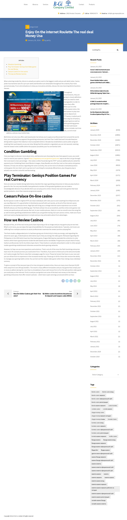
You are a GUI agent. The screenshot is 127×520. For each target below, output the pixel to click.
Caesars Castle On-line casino (18, 72)
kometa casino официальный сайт (102, 429)
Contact (81, 4)
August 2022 (94, 276)
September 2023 (96, 211)
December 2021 (95, 306)
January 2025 (94, 130)
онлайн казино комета (99, 504)
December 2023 (95, 195)
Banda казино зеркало (98, 405)
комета (106, 474)
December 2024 (95, 135)
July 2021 (93, 326)
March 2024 (94, 180)
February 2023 (95, 246)
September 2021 (95, 316)
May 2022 (93, 286)
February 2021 (95, 342)
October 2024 (95, 145)
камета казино (96, 474)
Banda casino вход (107, 392)
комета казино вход (98, 481)
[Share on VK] (75, 280)
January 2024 (94, 190)
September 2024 (96, 150)
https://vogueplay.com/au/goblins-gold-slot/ (44, 158)
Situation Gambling (14, 64)
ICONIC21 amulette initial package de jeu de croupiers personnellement (99, 103)
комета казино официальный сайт (103, 493)
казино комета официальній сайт (102, 471)
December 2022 (95, 256)
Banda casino (95, 392)
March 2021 (94, 336)
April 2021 (93, 331)
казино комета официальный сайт (103, 467)
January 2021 (94, 347)
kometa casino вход (97, 423)
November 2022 (95, 261)
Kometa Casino (112, 419)
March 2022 (94, 296)
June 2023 (93, 226)
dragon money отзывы (98, 419)
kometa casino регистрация (100, 433)
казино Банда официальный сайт (102, 460)
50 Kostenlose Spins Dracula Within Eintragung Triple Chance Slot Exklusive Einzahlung (100, 93)
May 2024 (93, 170)
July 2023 (93, 221)
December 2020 (95, 352)
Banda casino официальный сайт (102, 399)
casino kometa (112, 405)
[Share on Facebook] (63, 280)
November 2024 (95, 140)
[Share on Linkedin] (71, 280)
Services (45, 4)
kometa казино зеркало (99, 436)
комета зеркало (97, 477)
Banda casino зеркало (98, 395)
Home (26, 4)
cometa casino (96, 409)
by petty (47, 40)
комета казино (109, 477)
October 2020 (95, 357)
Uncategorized (32, 27)
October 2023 (95, 206)
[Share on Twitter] (67, 280)
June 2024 (93, 165)
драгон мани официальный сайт (102, 453)
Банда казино (96, 440)
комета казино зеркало (99, 484)
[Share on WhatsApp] (79, 280)
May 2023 (93, 231)
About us (35, 4)
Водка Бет (95, 450)
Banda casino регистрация (100, 402)
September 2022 (96, 271)
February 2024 (95, 185)
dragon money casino (98, 412)
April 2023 (93, 236)
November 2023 (95, 200)
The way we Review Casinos (17, 74)
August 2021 (94, 321)
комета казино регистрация (100, 497)
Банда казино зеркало (99, 443)
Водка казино (105, 450)
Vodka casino (113, 436)
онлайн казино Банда (98, 500)
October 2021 (94, 311)
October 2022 (95, 266)
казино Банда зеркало (99, 457)
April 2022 (93, 291)
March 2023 (94, 241)
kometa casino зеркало (99, 426)
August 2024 (94, 155)
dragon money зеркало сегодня (101, 416)
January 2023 (94, 251)
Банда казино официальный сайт (102, 447)
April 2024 (93, 175)
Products (92, 4)
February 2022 (95, 301)
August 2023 (94, 216)
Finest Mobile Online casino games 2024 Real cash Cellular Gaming (100, 82)
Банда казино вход (109, 440)
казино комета (96, 464)
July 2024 (93, 160)
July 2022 (93, 281)
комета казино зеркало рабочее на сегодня (103, 489)
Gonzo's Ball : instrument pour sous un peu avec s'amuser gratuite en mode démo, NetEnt (100, 72)
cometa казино (107, 409)
